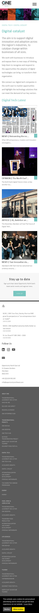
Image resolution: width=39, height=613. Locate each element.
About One (5, 394)
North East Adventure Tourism (9, 442)
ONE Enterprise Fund (8, 413)
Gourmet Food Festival (9, 446)
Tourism (4, 570)
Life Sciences (6, 536)
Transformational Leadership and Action (9, 399)
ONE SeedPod (6, 429)
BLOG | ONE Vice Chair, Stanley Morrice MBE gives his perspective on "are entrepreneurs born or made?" (19, 316)
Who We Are (6, 402)
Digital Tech (7, 25)
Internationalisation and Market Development (9, 474)
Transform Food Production (7, 520)
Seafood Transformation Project (10, 438)
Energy (4, 490)
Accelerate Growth (8, 465)
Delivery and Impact (8, 406)
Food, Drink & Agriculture (6, 502)
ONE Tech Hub (6, 433)
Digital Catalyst (20, 25)
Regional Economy (8, 410)
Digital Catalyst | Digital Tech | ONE (6, 4)
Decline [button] (7, 609)
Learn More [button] (28, 604)
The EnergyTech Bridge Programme (9, 484)
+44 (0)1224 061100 (8, 378)
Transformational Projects (8, 421)
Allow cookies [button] (18, 609)
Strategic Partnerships (9, 479)
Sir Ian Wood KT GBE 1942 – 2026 (14, 335)
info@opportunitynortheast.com (13, 382)
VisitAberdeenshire (8, 578)
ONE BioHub (6, 426)
